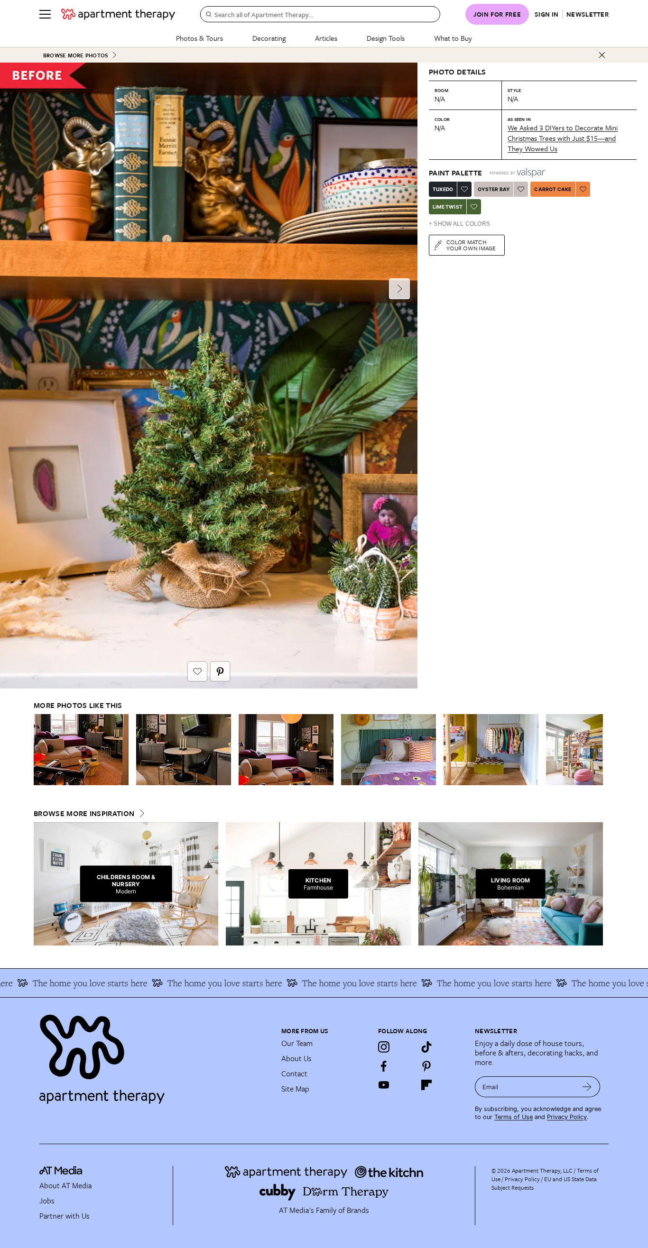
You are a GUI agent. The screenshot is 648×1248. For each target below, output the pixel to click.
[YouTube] (383, 1085)
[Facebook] (383, 1066)
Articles (326, 38)
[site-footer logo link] (60, 1171)
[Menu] (45, 14)
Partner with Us (64, 1215)
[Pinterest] (426, 1066)
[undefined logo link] (118, 14)
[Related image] (81, 749)
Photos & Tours (199, 38)
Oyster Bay (493, 189)
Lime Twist (448, 207)
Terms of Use (513, 1116)
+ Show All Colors (459, 223)
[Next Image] (399, 288)
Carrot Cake (552, 189)
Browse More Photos (75, 55)
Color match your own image (471, 245)
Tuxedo (443, 189)
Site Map (295, 1088)
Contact (294, 1073)
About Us (296, 1058)
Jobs (47, 1200)
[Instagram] (383, 1047)
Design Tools (386, 38)
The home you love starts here (205, 983)
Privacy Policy (567, 1116)
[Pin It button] (220, 671)
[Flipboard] (426, 1085)
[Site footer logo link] (154, 1055)
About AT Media (65, 1185)
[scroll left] (41, 750)
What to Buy (453, 38)
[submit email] (587, 1086)
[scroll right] (595, 750)
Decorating (269, 38)
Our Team (297, 1043)
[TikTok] (426, 1047)
